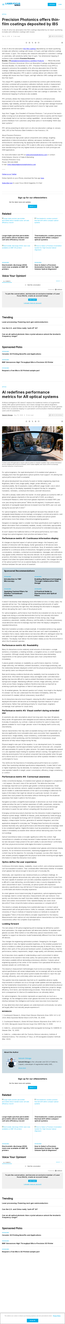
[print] (62, 43)
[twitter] (32, 43)
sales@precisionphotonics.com (22, 61)
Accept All (32, 1320)
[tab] (7, 281)
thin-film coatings (29, 49)
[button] (3, 4)
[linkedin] (29, 43)
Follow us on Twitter (9, 174)
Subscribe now (7, 183)
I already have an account (32, 303)
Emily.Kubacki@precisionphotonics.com (21, 164)
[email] (38, 43)
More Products (38, 61)
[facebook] (26, 43)
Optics (4, 14)
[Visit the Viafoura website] (58, 289)
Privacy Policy (57, 1315)
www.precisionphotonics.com (36, 155)
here (42, 178)
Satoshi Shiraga (7, 415)
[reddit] (35, 43)
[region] (32, 285)
